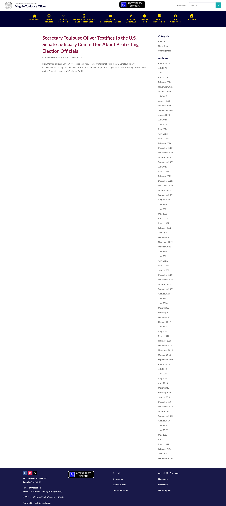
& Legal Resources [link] (84, 21)
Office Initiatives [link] (120, 490)
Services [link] (49, 21)
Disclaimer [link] (163, 484)
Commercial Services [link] (110, 21)
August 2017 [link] (164, 420)
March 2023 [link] (163, 171)
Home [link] (144, 21)
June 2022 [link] (163, 209)
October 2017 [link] (164, 411)
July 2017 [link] (162, 425)
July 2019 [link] (162, 326)
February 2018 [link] (164, 392)
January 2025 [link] (164, 101)
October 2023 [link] (164, 157)
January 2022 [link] (164, 232)
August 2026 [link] (164, 63)
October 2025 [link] (164, 91)
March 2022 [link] (163, 223)
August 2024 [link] (164, 115)
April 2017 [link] (163, 439)
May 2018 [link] (162, 378)
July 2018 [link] (162, 369)
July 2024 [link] (162, 119)
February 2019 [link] (164, 340)
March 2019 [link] (163, 336)
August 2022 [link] (164, 199)
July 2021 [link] (162, 251)
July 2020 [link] (162, 298)
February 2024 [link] (164, 143)
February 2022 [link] (164, 228)
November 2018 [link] (165, 350)
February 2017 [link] (164, 449)
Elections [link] (63, 21)
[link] (25, 8)
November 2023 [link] (165, 152)
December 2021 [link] (165, 237)
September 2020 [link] (165, 289)
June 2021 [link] (163, 256)
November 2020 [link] (165, 279)
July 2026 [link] (162, 68)
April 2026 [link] (163, 77)
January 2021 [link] (164, 270)
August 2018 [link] (164, 364)
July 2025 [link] (162, 96)
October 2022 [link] (164, 190)
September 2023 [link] (165, 162)
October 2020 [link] (164, 284)
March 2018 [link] (163, 387)
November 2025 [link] (165, 86)
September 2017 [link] (165, 416)
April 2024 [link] (163, 133)
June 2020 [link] (163, 303)
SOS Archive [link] (192, 20)
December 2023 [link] (165, 148)
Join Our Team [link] (119, 484)
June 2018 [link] (163, 373)
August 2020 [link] (164, 293)
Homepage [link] (34, 20)
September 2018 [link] (165, 359)
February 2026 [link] (164, 82)
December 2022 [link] (165, 181)
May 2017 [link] (162, 434)
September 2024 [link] (165, 110)
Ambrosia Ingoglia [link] (52, 57)
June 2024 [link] (163, 124)
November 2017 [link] (165, 406)
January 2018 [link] (164, 397)
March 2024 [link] (163, 138)
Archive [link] (161, 41)
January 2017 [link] (164, 453)
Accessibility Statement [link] (168, 473)
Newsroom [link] (163, 479)
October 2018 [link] (164, 355)
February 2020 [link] (164, 312)
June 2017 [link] (163, 430)
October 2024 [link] (164, 105)
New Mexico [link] (159, 21)
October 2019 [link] (164, 322)
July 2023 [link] (162, 166)
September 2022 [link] (165, 195)
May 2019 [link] (162, 331)
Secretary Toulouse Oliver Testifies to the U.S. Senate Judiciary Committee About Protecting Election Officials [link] (90, 44)
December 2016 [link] (165, 458)
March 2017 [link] (163, 444)
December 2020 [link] (165, 275)
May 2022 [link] (162, 213)
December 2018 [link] (165, 345)
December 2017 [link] (165, 402)
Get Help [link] (117, 473)
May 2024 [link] (162, 129)
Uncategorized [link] (164, 50)
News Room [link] (77, 57)
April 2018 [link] (163, 383)
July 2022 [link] (162, 204)
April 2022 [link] (163, 218)
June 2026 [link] (163, 72)
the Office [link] (175, 21)
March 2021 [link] (163, 265)
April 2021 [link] (163, 260)
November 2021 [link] (165, 242)
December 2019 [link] (165, 317)
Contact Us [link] (181, 5)
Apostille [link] (131, 21)
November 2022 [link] (165, 185)
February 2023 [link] (164, 176)
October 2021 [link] (164, 246)
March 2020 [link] (163, 308)
